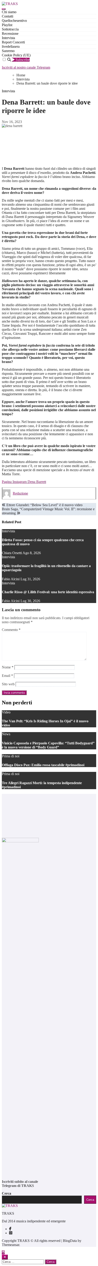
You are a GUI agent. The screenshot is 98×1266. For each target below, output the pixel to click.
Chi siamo (9, 12)
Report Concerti (13, 42)
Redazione (20, 493)
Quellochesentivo (14, 21)
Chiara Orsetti (12, 553)
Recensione (10, 33)
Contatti (7, 16)
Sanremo (8, 51)
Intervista (8, 38)
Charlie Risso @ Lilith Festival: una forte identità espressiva (48, 592)
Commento (11, 630)
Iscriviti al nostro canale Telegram (26, 67)
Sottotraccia (10, 29)
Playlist (7, 25)
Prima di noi (10, 756)
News (6, 734)
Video (6, 712)
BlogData (70, 1241)
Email (7, 676)
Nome (7, 667)
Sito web (8, 684)
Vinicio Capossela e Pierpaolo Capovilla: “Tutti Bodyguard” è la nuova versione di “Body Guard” (48, 745)
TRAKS (8, 1213)
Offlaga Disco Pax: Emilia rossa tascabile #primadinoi (43, 765)
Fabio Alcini (11, 579)
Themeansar (10, 1245)
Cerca (6, 1193)
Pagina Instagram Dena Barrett (24, 482)
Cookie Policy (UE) (16, 55)
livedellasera (11, 46)
